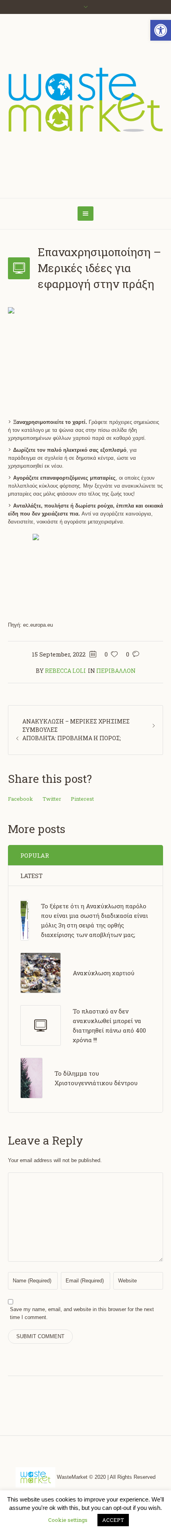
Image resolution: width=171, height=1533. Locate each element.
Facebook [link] (20, 798)
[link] (160, 30)
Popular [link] (34, 855)
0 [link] (127, 654)
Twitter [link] (52, 798)
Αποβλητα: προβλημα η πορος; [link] (71, 738)
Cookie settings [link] (67, 1519)
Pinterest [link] (82, 798)
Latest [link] (31, 876)
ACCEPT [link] (113, 1519)
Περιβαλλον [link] (116, 670)
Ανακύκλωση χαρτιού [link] (103, 973)
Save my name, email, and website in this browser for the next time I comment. (82, 1313)
